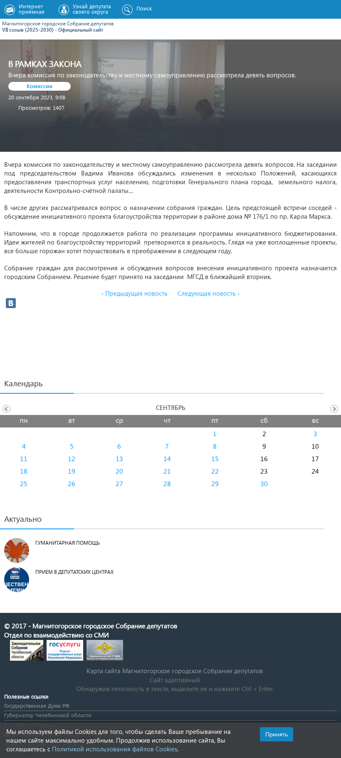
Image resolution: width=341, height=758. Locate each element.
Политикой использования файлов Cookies (114, 749)
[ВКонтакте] (11, 303)
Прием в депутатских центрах (74, 572)
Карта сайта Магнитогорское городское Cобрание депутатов (174, 671)
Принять (276, 734)
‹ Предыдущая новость (134, 293)
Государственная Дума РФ (36, 705)
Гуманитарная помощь (67, 543)
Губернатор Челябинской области (47, 714)
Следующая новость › (209, 293)
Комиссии (39, 85)
